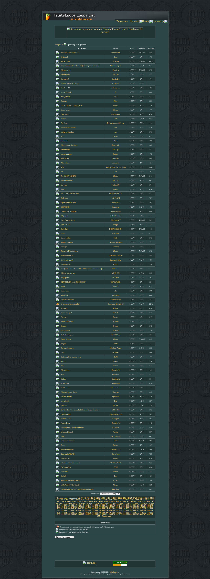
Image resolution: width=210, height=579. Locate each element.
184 (113, 507)
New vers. (65, 114)
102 (124, 501)
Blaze (116, 344)
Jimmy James (116, 211)
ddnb (63, 233)
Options (64, 101)
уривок (64, 308)
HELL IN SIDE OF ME (70, 194)
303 (137, 514)
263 (96, 512)
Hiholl (115, 264)
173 (75, 507)
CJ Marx (115, 83)
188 (127, 507)
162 (134, 505)
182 (106, 507)
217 (130, 509)
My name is (65, 70)
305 (144, 514)
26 (131, 498)
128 (114, 503)
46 (82, 500)
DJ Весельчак (116, 300)
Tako (115, 101)
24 (126, 498)
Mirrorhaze (65, 163)
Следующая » (107, 516)
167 (151, 505)
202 (79, 509)
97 (110, 501)
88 (87, 501)
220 (141, 509)
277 (144, 512)
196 (58, 509)
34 (151, 498)
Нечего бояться (67, 255)
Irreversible (65, 264)
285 (75, 514)
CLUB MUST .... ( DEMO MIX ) (73, 282)
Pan (115, 476)
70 (141, 500)
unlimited (64, 141)
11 (94, 498)
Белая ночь (65, 110)
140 (58, 505)
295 (110, 514)
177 (89, 507)
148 (86, 505)
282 (65, 514)
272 (127, 512)
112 (115, 97)
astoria (63, 119)
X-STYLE (115, 489)
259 (82, 512)
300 (127, 514)
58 (111, 500)
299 (124, 514)
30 (141, 498)
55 (104, 500)
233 (89, 510)
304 (141, 514)
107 (141, 501)
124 (100, 503)
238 (106, 510)
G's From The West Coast (70, 463)
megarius (115, 163)
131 (124, 503)
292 (99, 514)
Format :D (65, 79)
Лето (63, 286)
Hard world (65, 88)
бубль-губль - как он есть (71, 357)
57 (109, 500)
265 (103, 512)
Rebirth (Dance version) (70, 52)
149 (89, 505)
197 (62, 509)
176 (86, 507)
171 (68, 507)
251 (151, 510)
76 (58, 501)
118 (80, 503)
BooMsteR (116, 203)
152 (99, 505)
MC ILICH (116, 198)
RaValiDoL (115, 335)
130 (121, 503)
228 (72, 510)
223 (151, 509)
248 (141, 510)
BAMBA (64, 229)
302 (134, 514)
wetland (64, 405)
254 (65, 512)
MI (116, 172)
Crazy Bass (65, 291)
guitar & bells (66, 92)
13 (99, 498)
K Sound (64, 57)
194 (148, 507)
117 (77, 503)
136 (142, 503)
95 (105, 501)
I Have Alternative (68, 273)
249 (144, 510)
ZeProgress (115, 88)
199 (68, 509)
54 (101, 500)
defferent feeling (67, 132)
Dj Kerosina (115, 114)
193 (144, 507)
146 (79, 505)
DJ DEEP (115, 427)
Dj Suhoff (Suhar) (116, 255)
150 (93, 505)
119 (83, 503)
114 (67, 503)
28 (136, 498)
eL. (115, 291)
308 (98, 516)
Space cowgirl (66, 313)
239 (110, 510)
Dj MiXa (115, 352)
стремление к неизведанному (72, 427)
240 (113, 510)
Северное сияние (67, 441)
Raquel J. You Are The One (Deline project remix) (80, 66)
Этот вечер (65, 75)
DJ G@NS (115, 410)
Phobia (63, 326)
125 (104, 503)
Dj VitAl (116, 61)
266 (106, 512)
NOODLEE (65, 225)
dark (62, 352)
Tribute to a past (67, 335)
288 (86, 514)
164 (141, 505)
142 (65, 505)
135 (138, 503)
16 (107, 498)
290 (93, 514)
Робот (63, 379)
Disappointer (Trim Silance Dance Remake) (77, 489)
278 (148, 512)
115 (70, 503)
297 (117, 514)
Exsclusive (116, 79)
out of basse (65, 330)
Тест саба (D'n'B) (67, 454)
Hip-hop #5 (65, 458)
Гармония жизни (67, 300)
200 (72, 509)
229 (75, 510)
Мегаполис (65, 370)
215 (123, 509)
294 (106, 514)
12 (97, 498)
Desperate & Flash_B (116, 304)
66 (131, 500)
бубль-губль (66, 467)
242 (120, 510)
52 (96, 500)
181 (103, 507)
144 (72, 505)
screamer (115, 233)
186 (120, 507)
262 (93, 512)
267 (110, 512)
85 (80, 501)
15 (104, 498)
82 (73, 501)
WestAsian (65, 158)
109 (148, 501)
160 (127, 505)
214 (120, 509)
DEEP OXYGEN (115, 194)
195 (151, 507)
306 (148, 514)
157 (117, 505)
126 (107, 503)
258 (79, 512)
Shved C (115, 286)
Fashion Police (115, 260)
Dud (62, 436)
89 (90, 501)
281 (62, 514)
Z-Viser (115, 322)
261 (89, 512)
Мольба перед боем (69, 392)
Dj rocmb (115, 145)
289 (89, 514)
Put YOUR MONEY (68, 176)
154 (106, 505)
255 (68, 512)
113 (64, 503)
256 (72, 512)
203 (82, 509)
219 (137, 509)
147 (82, 505)
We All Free (65, 61)
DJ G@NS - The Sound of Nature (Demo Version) (80, 410)
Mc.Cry (115, 150)
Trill (62, 189)
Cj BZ (115, 480)
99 (115, 501)
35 (153, 498)
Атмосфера (65, 423)
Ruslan (115, 154)
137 (145, 503)
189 (130, 507)
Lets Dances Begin (68, 220)
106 (138, 501)
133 (131, 503)
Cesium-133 (115, 450)
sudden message (67, 242)
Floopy (63, 445)
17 (109, 498)
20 (116, 498)
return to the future (68, 127)
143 (68, 505)
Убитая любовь (67, 180)
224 (58, 510)
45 (79, 500)
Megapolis (65, 278)
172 (72, 507)
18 (112, 498)
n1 (62, 172)
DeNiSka (115, 374)
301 (130, 514)
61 (119, 500)
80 (68, 501)
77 (60, 501)
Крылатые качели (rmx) (70, 480)
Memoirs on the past (68, 145)
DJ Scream (116, 269)
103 (127, 501)
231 (82, 510)
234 (93, 510)
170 (65, 507)
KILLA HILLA (115, 463)
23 (124, 498)
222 (148, 509)
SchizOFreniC (115, 216)
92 (97, 501)
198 (65, 509)
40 (67, 500)
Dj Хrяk (116, 330)
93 (100, 501)
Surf (62, 374)
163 (137, 505)
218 (134, 509)
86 (83, 501)
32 (146, 498)
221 (144, 509)
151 (96, 505)
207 (96, 509)
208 (99, 509)
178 (93, 507)
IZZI (115, 238)
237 (103, 510)
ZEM (116, 357)
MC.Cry (116, 75)
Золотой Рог (66, 238)
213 (117, 509)
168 (58, 507)
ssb (116, 127)
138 (148, 503)
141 (62, 505)
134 (135, 503)
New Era (64, 472)
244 (127, 510)
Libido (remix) (66, 397)
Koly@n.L (116, 454)
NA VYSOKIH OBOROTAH (72, 105)
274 (134, 512)
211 (110, 509)
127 (111, 503)
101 (120, 501)
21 (119, 498)
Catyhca (64, 123)
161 (130, 505)
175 (82, 507)
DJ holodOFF (116, 220)
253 (62, 512)
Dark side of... (66, 419)
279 (151, 512)
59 (114, 500)
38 (62, 500)
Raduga (64, 247)
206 (93, 509)
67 (133, 500)
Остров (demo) (67, 432)
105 (134, 501)
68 (136, 500)
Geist (115, 441)
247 (137, 510)
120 (86, 503)
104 (131, 501)
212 (113, 509)
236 (99, 510)
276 (141, 512)
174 (79, 507)
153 (103, 505)
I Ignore (64, 216)
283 (68, 514)
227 (68, 510)
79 (65, 501)
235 (96, 510)
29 (139, 498)
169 (62, 507)
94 (102, 501)
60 (116, 500)
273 (130, 512)
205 (89, 509)
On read (64, 185)
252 (58, 512)
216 (127, 509)
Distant (115, 110)
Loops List (59, 45)
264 (99, 512)
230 (79, 510)
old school (65, 401)
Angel (63, 344)
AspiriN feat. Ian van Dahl (116, 167)
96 (107, 501)
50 (92, 500)
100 (117, 501)
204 (86, 509)
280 (58, 514)
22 (121, 498)
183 (110, 507)
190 (134, 507)
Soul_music (65, 97)
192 (141, 507)
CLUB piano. (66, 414)
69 (138, 500)
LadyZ (63, 476)
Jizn (62, 361)
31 (144, 498)
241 (117, 510)
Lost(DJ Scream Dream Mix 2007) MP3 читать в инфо (82, 269)
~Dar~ (115, 136)
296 (113, 514)
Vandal (115, 432)
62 (121, 500)
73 (148, 500)
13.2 (62, 136)
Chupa (115, 105)
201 (75, 509)
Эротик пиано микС (69, 203)
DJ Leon (115, 278)
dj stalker (115, 397)
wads (115, 119)
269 (117, 512)
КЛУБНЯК (65, 207)
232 (86, 510)
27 (134, 498)
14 (102, 498)
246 (134, 510)
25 (129, 498)
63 (124, 500)
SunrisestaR (115, 52)
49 (89, 500)
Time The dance (67, 322)
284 (72, 514)
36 (57, 500)
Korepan (115, 419)
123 (97, 503)
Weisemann (115, 383)
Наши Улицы (66, 339)
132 (128, 503)
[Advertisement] (105, 5)
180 (99, 507)
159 (124, 505)
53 (99, 500)
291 (96, 514)
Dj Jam (115, 405)
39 (64, 500)
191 (137, 507)
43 (74, 500)
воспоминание (66, 154)
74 (151, 500)
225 (62, 510)
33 (148, 498)
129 (117, 503)
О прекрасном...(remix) (70, 304)
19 (114, 498)
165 (144, 505)
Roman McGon (115, 242)
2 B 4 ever (65, 383)
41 (69, 500)
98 (112, 501)
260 (86, 512)
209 (103, 509)
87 (85, 501)
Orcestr (63, 317)
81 (70, 501)
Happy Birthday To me (69, 83)
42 (72, 500)
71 (143, 500)
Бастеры (115, 207)
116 (73, 503)
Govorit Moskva (67, 348)
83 (75, 501)
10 (92, 498)
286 (79, 514)
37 (60, 500)
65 (128, 500)
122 (93, 503)
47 (84, 500)
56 (106, 500)
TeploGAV (116, 185)
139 (152, 503)
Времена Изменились (69, 251)
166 (148, 505)
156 (113, 505)
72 (146, 500)
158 (120, 505)
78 (63, 501)
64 (126, 500)
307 (151, 514)
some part (64, 295)
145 (75, 505)
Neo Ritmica (115, 436)
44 (77, 500)
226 (65, 510)
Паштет (116, 247)
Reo (115, 57)
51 (94, 500)
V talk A (116, 70)
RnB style (64, 198)
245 (130, 510)
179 (96, 507)
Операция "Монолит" (69, 211)
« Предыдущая (61, 498)
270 (120, 512)
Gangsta (116, 158)
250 (148, 510)
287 (82, 514)
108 (145, 501)
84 (78, 501)
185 (117, 507)
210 (106, 509)
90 (92, 501)
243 (124, 510)
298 (120, 514)
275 (137, 512)
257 (75, 512)
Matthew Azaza (115, 348)
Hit (62, 366)
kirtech (115, 308)
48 (87, 500)
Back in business (67, 450)
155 (110, 505)
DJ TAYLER (115, 282)
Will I (63, 167)
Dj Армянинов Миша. (115, 123)
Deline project (115, 66)
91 (95, 501)
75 (153, 500)
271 (124, 512)
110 (151, 501)
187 (124, 507)
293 (103, 514)
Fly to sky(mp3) (67, 260)
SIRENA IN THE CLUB (70, 485)
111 (57, 503)
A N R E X (116, 273)
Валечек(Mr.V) (115, 414)
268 (113, 512)
